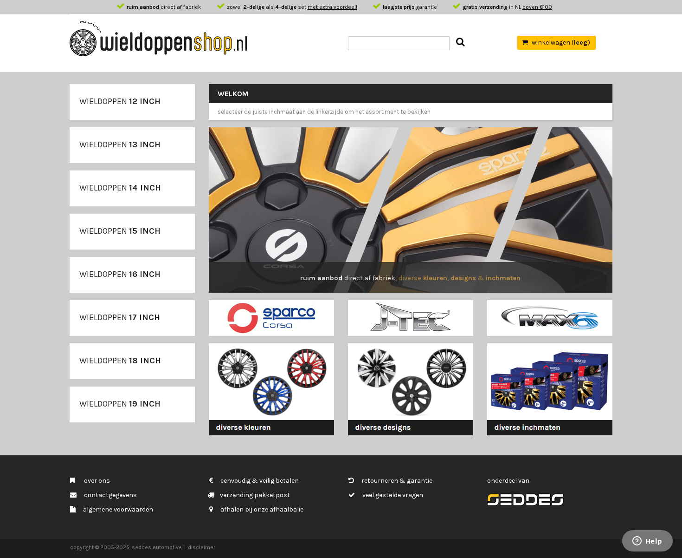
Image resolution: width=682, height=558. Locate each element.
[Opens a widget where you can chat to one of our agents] (647, 541)
